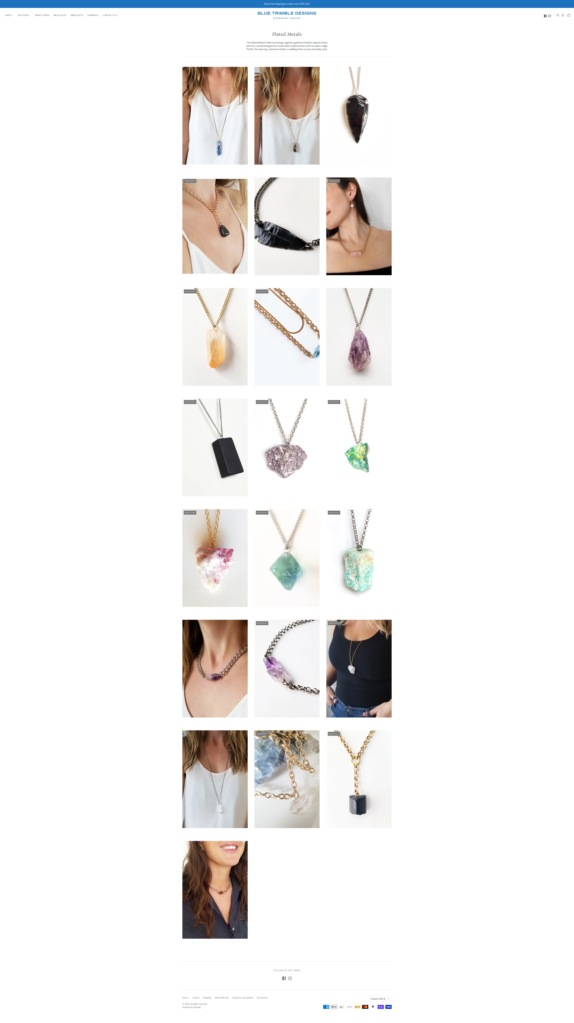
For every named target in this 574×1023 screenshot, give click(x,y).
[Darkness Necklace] (215, 447)
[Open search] (557, 15)
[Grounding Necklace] (287, 116)
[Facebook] (545, 16)
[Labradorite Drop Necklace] (215, 226)
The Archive (262, 997)
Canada (378, 998)
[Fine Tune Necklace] (215, 116)
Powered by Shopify (191, 1007)
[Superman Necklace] (287, 779)
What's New (42, 15)
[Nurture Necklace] (215, 558)
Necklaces (60, 15)
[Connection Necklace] (287, 337)
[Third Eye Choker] (287, 669)
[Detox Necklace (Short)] (215, 669)
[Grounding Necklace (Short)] (215, 890)
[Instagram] (549, 16)
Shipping (207, 997)
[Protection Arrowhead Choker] (287, 226)
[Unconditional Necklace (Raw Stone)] (359, 669)
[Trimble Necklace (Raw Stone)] (215, 779)
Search (185, 997)
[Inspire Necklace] (215, 337)
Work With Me (222, 997)
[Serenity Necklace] (287, 447)
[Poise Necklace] (287, 558)
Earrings (93, 15)
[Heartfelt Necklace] (359, 226)
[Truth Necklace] (359, 558)
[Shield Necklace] (359, 779)
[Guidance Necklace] (359, 447)
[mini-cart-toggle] (568, 15)
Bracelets (77, 15)
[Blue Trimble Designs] (287, 15)
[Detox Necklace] (359, 337)
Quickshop (198, 170)
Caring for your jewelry (242, 997)
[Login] (562, 15)
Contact (196, 997)
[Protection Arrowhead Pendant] (359, 116)
